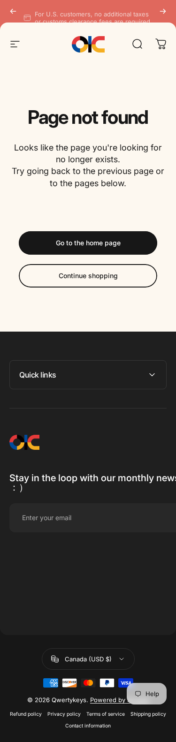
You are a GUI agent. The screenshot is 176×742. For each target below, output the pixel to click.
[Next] (163, 11)
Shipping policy (148, 714)
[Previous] (13, 11)
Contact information (88, 726)
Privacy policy (64, 714)
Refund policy (26, 714)
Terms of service (105, 714)
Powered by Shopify (119, 700)
